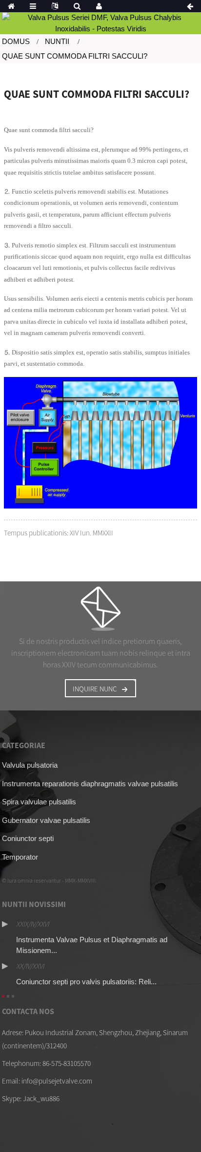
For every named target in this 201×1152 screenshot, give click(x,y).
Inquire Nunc (95, 688)
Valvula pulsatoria (30, 765)
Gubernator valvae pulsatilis (46, 820)
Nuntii (57, 41)
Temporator (20, 857)
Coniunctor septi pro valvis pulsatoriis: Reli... (86, 981)
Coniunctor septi (28, 838)
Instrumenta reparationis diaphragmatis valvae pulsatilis (90, 783)
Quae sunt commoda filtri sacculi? (74, 56)
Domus (16, 41)
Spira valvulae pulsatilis (39, 802)
